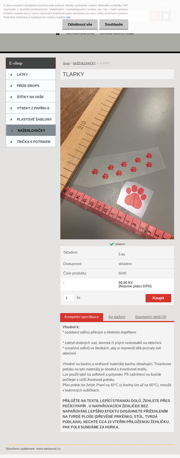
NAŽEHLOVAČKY (84, 63)
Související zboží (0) (150, 317)
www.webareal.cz (48, 448)
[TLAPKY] (117, 89)
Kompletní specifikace (82, 317)
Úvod (66, 63)
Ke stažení (117, 317)
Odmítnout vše (80, 24)
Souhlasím (114, 24)
